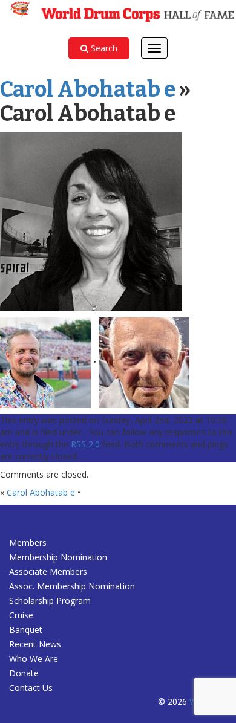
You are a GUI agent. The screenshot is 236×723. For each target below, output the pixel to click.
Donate (24, 673)
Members (28, 542)
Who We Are (33, 658)
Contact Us (31, 687)
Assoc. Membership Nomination (72, 586)
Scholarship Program (50, 600)
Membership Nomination (58, 557)
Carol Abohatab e (87, 89)
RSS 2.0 (85, 444)
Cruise (21, 615)
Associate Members (48, 571)
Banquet (25, 629)
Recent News (35, 644)
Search (102, 48)
